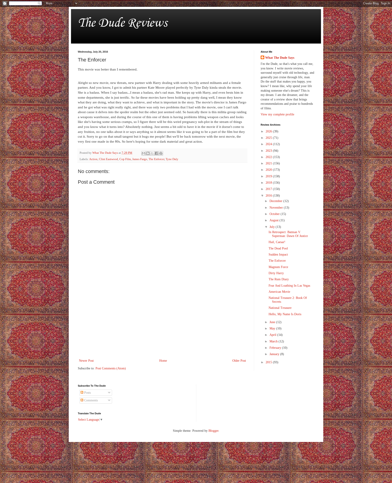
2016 (269, 195)
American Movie (279, 291)
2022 (269, 157)
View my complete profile (277, 114)
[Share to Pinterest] (161, 153)
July (273, 227)
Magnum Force (278, 267)
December (276, 201)
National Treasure (280, 308)
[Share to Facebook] (156, 153)
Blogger (213, 430)
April (273, 335)
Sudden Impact (278, 254)
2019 (269, 176)
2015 (269, 362)
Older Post (239, 360)
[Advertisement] (162, 320)
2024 (269, 144)
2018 (269, 182)
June (273, 322)
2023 (269, 150)
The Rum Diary (279, 279)
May (273, 328)
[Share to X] (152, 153)
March (274, 341)
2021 (269, 163)
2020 (269, 169)
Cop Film (125, 159)
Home (163, 360)
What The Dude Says (279, 57)
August (274, 220)
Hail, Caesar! (277, 242)
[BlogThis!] (148, 153)
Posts (87, 392)
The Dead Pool (278, 248)
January (275, 354)
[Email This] (143, 153)
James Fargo (139, 159)
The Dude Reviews (122, 22)
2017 (269, 189)
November (277, 207)
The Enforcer (156, 159)
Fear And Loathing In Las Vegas (289, 285)
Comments (90, 400)
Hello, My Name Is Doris (285, 314)
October (275, 214)
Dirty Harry (276, 273)
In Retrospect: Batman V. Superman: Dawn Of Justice (288, 234)
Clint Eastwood (108, 159)
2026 (269, 131)
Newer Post (86, 360)
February (276, 347)
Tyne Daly (172, 159)
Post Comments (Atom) (111, 368)
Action (93, 159)
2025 (269, 137)
